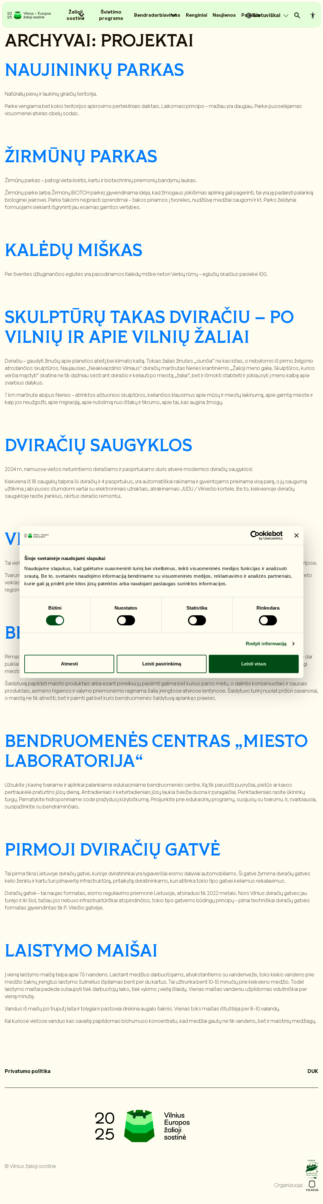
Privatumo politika (27, 1071)
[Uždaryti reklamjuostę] (296, 535)
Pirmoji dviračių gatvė (112, 850)
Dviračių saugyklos (98, 446)
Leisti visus (253, 663)
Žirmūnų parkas (81, 157)
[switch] (126, 620)
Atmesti (69, 663)
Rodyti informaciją (266, 643)
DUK (313, 1071)
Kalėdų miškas (73, 251)
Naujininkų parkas (94, 71)
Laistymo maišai (81, 951)
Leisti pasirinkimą (161, 663)
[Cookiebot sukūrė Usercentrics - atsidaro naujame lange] (255, 535)
